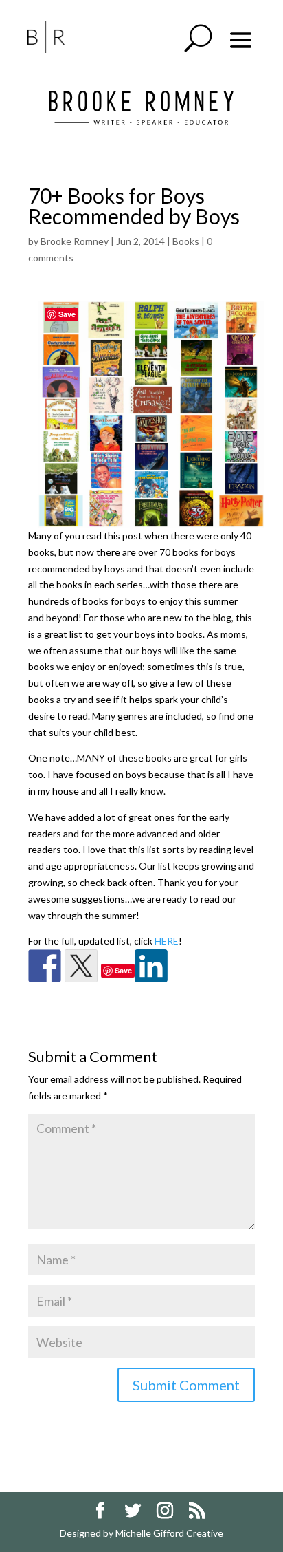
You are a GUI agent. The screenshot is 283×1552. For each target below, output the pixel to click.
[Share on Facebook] (44, 965)
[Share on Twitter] (81, 965)
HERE (167, 941)
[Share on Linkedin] (151, 965)
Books (185, 241)
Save (123, 970)
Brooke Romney (75, 241)
